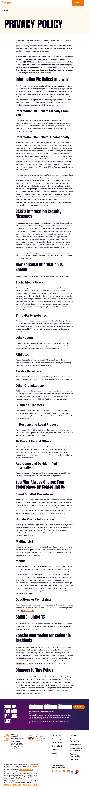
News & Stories (57, 746)
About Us (55, 749)
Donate (54, 753)
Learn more (39, 741)
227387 (40, 711)
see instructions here (26, 769)
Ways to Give (57, 742)
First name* (32, 704)
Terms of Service (34, 723)
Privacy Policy (51, 719)
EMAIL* (60, 704)
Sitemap (35, 785)
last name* (47, 704)
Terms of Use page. (25, 594)
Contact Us (46, 256)
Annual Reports (75, 745)
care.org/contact (62, 399)
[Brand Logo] (6, 2)
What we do (56, 735)
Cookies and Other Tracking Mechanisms (55, 167)
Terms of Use (27, 785)
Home (6, 10)
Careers (73, 735)
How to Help (56, 739)
